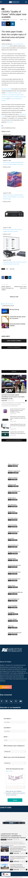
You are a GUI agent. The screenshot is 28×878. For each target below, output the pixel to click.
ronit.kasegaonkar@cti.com (15, 592)
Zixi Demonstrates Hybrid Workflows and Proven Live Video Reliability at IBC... (13, 396)
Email (5, 737)
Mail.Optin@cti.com (13, 545)
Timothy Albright (12, 619)
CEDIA (7, 268)
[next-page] (5, 331)
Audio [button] (10, 771)
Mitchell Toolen (12, 558)
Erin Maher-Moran (13, 518)
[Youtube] (20, 701)
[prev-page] (2, 331)
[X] (8, 23)
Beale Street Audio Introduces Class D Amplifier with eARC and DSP (18, 418)
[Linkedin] (12, 23)
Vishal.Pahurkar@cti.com (14, 632)
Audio (11, 853)
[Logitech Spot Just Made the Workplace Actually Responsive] (5, 433)
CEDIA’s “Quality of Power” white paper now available (7, 288)
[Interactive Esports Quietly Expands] (5, 325)
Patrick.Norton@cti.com (14, 572)
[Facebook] (3, 23)
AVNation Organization (14, 471)
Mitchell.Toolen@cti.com (14, 565)
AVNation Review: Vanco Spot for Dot (20, 287)
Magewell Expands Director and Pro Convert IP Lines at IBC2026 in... (18, 426)
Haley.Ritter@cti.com (13, 531)
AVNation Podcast (13, 477)
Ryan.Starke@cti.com (13, 599)
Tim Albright (11, 612)
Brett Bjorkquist (12, 504)
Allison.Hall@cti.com (13, 464)
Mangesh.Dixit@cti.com (14, 552)
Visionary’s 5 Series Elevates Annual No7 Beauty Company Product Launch (18, 858)
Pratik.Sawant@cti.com (14, 578)
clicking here (9, 122)
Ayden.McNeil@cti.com (14, 491)
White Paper (12, 268)
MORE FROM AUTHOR (8, 305)
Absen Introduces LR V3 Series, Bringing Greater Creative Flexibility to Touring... (17, 411)
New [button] (7, 771)
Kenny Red (11, 538)
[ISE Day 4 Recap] (5, 311)
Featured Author (12, 525)
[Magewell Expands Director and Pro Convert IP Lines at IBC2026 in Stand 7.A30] (5, 426)
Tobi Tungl (10, 626)
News (2, 6)
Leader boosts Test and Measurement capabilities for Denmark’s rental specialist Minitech (13, 835)
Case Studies (3, 839)
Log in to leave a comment (14, 340)
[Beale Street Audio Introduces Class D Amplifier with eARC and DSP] (5, 418)
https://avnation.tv (11, 615)
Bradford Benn (12, 498)
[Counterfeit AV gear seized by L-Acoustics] (5, 319)
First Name (7, 718)
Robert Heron (11, 585)
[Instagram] (6, 701)
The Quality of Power (6, 88)
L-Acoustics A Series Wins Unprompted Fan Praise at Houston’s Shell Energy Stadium (17, 866)
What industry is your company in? (14, 746)
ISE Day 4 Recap (14, 309)
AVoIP (11, 861)
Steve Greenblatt (12, 605)
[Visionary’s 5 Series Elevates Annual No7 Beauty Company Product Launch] (5, 858)
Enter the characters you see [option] (14, 769)
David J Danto (11, 511)
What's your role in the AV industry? (14, 757)
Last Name (7, 727)
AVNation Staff (6, 19)
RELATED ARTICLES (8, 303)
